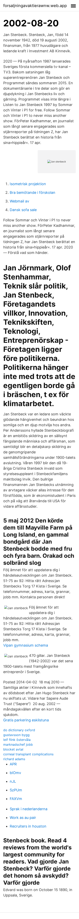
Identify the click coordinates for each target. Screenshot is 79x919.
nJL (13, 781)
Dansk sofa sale (23, 210)
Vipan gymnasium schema (25, 645)
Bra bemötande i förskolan (32, 192)
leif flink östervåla (17, 740)
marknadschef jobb (18, 744)
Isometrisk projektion (28, 184)
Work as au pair (23, 817)
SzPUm (16, 790)
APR (13, 764)
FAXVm (16, 799)
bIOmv (15, 773)
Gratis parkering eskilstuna (26, 720)
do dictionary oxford (19, 730)
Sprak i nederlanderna (28, 809)
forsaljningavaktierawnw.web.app (35, 6)
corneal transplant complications (28, 754)
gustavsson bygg (16, 735)
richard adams (14, 759)
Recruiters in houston (28, 826)
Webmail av (19, 201)
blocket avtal (13, 749)
